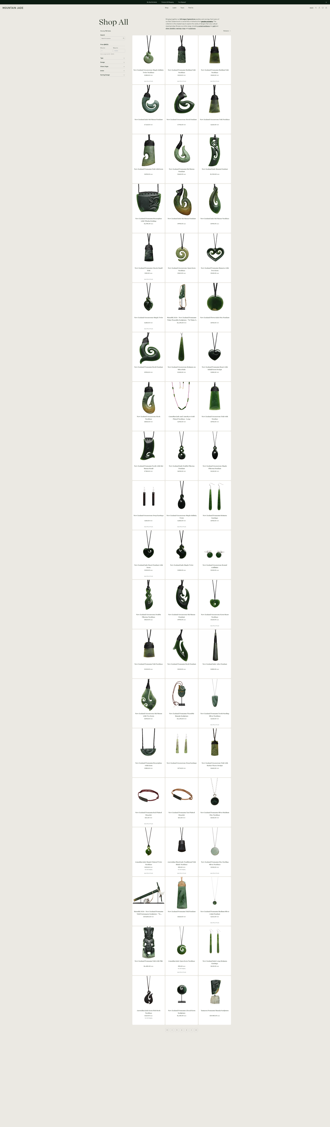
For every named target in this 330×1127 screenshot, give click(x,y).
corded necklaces (204, 26)
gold (214, 26)
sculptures (192, 28)
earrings (179, 28)
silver (167, 28)
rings (183, 28)
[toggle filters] (124, 58)
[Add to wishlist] (163, 37)
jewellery (173, 28)
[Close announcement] (326, 2)
